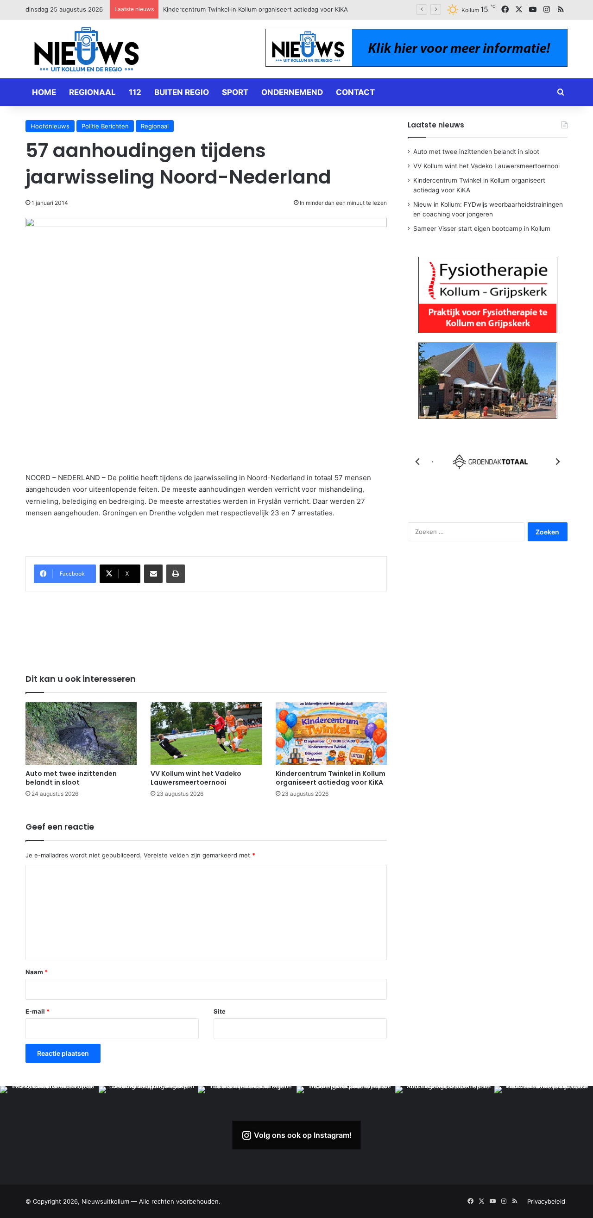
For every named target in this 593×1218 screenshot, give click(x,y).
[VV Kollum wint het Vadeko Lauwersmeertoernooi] (206, 733)
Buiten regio (181, 92)
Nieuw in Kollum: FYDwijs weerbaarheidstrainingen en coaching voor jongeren (276, 9)
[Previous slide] (418, 461)
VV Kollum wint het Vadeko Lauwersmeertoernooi (196, 778)
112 (135, 92)
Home (44, 92)
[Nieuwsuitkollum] (86, 51)
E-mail (37, 1011)
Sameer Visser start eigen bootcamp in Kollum (481, 228)
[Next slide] (557, 461)
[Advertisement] (206, 626)
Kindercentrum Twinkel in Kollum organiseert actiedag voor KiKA (330, 778)
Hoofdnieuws (50, 126)
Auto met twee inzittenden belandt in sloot (71, 778)
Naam (36, 972)
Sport (235, 92)
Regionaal (92, 92)
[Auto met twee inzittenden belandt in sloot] (81, 733)
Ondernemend (292, 92)
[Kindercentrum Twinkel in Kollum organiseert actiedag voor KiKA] (331, 733)
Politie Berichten (105, 126)
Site (220, 1011)
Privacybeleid (546, 1201)
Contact (355, 92)
